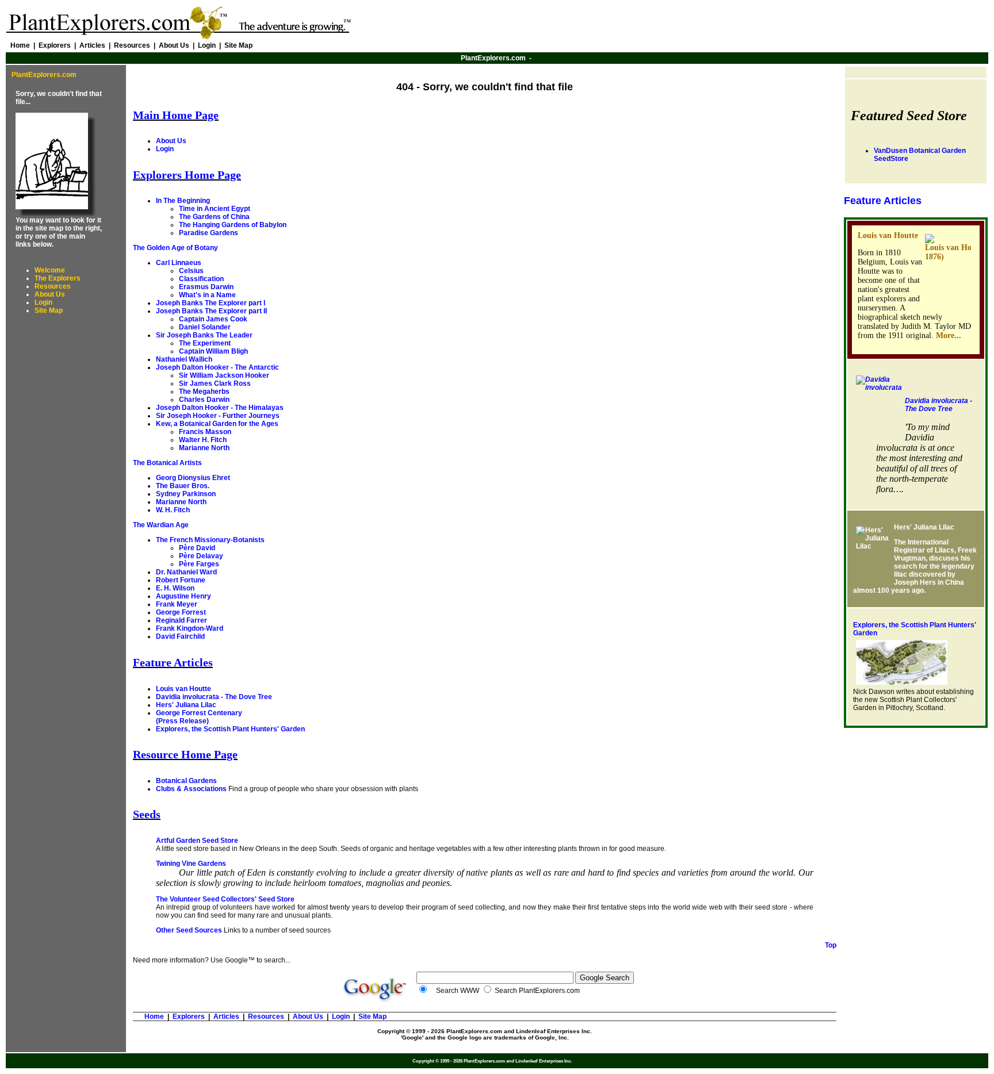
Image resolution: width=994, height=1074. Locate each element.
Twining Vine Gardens (191, 864)
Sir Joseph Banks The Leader (204, 335)
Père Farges (199, 564)
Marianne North (204, 448)
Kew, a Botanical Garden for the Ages (217, 424)
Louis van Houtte (183, 689)
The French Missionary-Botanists (210, 540)
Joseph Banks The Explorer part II (211, 311)
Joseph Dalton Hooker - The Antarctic (217, 367)
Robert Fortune (180, 580)
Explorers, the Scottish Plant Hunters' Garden (230, 729)
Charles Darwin (204, 400)
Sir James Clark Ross (215, 383)
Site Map (238, 45)
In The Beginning (183, 201)
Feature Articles (173, 662)
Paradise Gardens (208, 233)
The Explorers (58, 278)
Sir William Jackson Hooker (224, 375)
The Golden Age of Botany (175, 248)
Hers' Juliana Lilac (186, 705)
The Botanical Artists (167, 463)
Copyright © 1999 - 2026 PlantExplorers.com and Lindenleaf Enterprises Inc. (484, 1031)
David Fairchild (180, 636)
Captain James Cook (213, 319)
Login (207, 45)
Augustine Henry (183, 596)
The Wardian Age (161, 525)
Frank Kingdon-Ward (189, 628)
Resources (132, 45)
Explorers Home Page (187, 174)
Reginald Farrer (181, 620)
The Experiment (205, 343)
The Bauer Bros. (182, 486)
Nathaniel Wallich (184, 359)
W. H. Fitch (173, 510)
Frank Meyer (176, 604)
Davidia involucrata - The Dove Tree (214, 697)
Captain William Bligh (213, 351)
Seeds (146, 814)
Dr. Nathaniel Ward (186, 572)
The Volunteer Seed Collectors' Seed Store (225, 899)
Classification (201, 279)
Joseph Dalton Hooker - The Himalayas (220, 408)
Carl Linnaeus (178, 263)
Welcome (50, 270)
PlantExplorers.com (493, 58)
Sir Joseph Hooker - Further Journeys (218, 416)
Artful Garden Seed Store (197, 841)
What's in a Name (207, 295)
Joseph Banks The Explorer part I (210, 303)
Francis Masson (205, 432)
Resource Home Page (185, 754)
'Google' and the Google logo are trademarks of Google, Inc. (485, 1037)
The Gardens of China (214, 217)
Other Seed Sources (189, 930)
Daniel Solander (205, 327)
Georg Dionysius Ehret (193, 478)
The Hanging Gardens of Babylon (232, 225)
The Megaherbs (204, 392)
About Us (174, 45)
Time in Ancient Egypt (214, 209)
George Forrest (181, 612)
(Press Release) (182, 721)
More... (948, 335)
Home (20, 45)
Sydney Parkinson (186, 494)
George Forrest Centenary (199, 713)
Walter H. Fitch (203, 440)
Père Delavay (201, 556)
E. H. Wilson (175, 588)
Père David (197, 548)
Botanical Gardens (186, 781)
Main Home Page (176, 115)
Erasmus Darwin (206, 287)
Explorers (55, 45)
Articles (92, 45)
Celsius (191, 271)
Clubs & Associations (191, 789)
